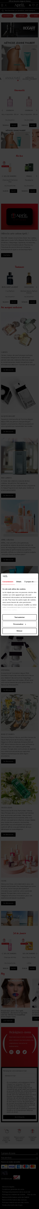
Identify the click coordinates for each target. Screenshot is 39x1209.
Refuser (19, 631)
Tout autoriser (19, 617)
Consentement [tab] (7, 582)
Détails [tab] (18, 582)
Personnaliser (18, 624)
